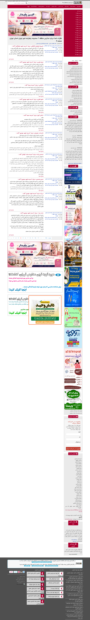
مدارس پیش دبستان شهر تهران (76, 68)
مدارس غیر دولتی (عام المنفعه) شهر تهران (75, 101)
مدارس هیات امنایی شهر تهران (76, 96)
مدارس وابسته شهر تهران (77, 103)
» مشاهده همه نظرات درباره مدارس (75, 163)
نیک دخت (74, 137)
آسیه (75, 149)
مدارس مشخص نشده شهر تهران (76, 104)
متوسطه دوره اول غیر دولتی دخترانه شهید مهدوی (53, 61)
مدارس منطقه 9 (79, 30)
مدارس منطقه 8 (79, 28)
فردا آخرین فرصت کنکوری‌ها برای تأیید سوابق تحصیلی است (75, 611)
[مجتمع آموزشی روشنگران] (73, 276)
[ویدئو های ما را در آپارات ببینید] (18, 572)
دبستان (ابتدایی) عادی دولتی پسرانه (50, 50)
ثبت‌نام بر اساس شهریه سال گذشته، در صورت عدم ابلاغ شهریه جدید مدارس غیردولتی (75, 595)
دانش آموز (40, 115)
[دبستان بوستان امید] (73, 317)
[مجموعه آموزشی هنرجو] (73, 379)
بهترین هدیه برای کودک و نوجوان (76, 411)
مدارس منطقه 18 (78, 50)
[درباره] (15, 572)
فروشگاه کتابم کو (34, 6)
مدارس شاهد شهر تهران (78, 98)
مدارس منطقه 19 (78, 52)
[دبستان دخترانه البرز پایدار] (73, 215)
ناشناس (41, 85)
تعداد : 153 (48, 238)
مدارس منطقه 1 (79, 13)
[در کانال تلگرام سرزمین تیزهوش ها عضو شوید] (23, 572)
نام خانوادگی (78, 442)
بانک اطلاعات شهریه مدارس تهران (76, 111)
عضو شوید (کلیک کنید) (68, 519)
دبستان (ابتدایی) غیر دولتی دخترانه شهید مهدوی (53, 99)
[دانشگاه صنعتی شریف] (73, 176)
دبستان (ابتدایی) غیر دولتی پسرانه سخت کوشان (53, 154)
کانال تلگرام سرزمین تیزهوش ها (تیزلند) (42, 562)
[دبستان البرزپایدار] (35, 23)
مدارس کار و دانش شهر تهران (77, 81)
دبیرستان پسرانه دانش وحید (45, 322)
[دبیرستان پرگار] (73, 297)
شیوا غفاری (40, 99)
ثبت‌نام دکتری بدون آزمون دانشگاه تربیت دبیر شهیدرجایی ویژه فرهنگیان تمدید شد (74, 587)
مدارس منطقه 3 (79, 17)
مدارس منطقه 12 (78, 37)
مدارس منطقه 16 (78, 46)
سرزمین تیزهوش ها (67, 2)
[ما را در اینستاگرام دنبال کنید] (21, 572)
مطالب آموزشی (54, 6)
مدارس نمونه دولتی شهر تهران (77, 95)
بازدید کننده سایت (73, 120)
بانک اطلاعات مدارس (52, 43)
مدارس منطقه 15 (78, 43)
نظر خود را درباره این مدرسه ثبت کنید (51, 52)
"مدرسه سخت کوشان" (27, 154)
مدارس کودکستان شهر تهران (77, 66)
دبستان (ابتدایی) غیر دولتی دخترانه (51, 103)
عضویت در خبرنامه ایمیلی (73, 448)
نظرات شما (48, 6)
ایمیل (79, 431)
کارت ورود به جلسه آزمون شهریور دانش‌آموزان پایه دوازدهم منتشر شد (75, 577)
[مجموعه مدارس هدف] (73, 256)
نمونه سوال (66, 6)
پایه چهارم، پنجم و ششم (51, 565)
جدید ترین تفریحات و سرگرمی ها (56, 570)
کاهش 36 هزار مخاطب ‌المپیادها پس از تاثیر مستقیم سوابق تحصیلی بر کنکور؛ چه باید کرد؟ (74, 582)
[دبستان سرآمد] (73, 194)
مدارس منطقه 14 (78, 41)
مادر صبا (40, 213)
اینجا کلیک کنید (74, 539)
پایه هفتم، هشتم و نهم (38, 565)
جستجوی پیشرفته (41, 6)
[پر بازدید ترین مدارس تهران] (35, 282)
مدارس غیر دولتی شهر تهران (77, 93)
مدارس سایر (79, 11)
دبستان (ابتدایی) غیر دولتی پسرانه (51, 158)
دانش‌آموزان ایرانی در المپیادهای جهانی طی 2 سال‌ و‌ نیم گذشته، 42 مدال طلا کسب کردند (74, 616)
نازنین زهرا (74, 135)
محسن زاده (40, 154)
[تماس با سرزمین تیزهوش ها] (11, 572)
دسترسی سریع (72, 6)
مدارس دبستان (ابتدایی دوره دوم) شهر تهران (74, 73)
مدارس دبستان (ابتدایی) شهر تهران (76, 70)
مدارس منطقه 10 (78, 33)
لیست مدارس (60, 6)
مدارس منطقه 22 (78, 54)
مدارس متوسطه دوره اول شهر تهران (76, 74)
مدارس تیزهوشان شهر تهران (77, 90)
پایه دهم (27, 565)
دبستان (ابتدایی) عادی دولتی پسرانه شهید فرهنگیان (53, 45)
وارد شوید (74, 541)
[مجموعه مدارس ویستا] (73, 399)
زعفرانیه (57, 49)
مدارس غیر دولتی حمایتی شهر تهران (76, 100)
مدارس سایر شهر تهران (78, 84)
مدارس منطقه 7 (79, 26)
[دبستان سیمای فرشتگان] (73, 235)
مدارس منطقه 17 (78, 48)
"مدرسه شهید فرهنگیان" (21, 46)
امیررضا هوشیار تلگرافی (37, 46)
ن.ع (42, 194)
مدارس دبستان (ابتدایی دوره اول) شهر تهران (74, 71)
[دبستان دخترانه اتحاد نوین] (73, 358)
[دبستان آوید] (73, 338)
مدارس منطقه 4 (79, 19)
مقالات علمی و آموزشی (39, 570)
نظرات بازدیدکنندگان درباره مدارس (42, 43)
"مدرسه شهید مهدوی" (27, 62)
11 (38, 238)
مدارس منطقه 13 (78, 39)
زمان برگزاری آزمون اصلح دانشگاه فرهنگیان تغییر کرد (76, 600)
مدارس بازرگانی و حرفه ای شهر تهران (76, 82)
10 (35, 238)
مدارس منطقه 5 (79, 22)
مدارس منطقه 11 (78, 35)
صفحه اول (79, 6)
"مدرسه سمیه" (31, 85)
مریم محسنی (39, 179)
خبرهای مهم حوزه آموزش (77, 570)
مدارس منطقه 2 (79, 15)
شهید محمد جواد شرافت (72, 122)
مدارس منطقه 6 (79, 24)
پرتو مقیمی (40, 62)
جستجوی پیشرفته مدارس (77, 114)
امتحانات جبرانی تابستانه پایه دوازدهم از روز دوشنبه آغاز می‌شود (74, 604)
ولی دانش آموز (73, 148)
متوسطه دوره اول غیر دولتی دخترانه (51, 66)
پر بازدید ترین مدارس (78, 112)
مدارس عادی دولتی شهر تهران (77, 92)
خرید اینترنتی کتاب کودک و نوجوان (76, 413)
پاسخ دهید (11, 59)
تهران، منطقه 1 (54, 47)
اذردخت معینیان (39, 133)
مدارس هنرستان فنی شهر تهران (76, 79)
